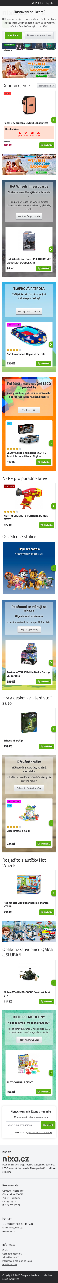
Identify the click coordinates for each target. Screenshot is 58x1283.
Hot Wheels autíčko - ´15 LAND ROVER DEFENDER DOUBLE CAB (29, 261)
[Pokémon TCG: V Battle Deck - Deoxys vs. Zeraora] (29, 654)
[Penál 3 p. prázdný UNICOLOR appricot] (29, 105)
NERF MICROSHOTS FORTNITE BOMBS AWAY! (26, 517)
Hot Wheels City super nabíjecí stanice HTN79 (26, 904)
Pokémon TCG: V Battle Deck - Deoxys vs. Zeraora (28, 674)
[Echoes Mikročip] (29, 722)
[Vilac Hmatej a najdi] (29, 813)
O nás (5, 1250)
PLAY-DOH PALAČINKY (20, 1082)
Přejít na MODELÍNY (29, 1039)
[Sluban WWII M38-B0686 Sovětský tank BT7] (29, 974)
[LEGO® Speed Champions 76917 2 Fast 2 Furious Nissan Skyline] (29, 435)
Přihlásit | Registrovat (46, 3)
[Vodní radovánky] (29, 67)
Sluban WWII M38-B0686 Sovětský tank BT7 (27, 994)
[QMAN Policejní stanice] (29, 931)
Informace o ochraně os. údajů (17, 1261)
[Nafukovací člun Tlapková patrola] (29, 336)
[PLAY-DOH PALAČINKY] (29, 1064)
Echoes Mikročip (13, 740)
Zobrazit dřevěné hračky (29, 788)
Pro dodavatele (9, 1264)
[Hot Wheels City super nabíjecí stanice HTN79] (29, 885)
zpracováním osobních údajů (39, 1132)
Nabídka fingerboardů (29, 216)
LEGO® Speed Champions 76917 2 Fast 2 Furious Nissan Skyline (26, 454)
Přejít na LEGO (29, 410)
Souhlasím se (33, 1132)
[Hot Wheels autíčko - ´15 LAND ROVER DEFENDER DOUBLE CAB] (29, 241)
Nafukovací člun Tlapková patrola (26, 354)
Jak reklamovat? (10, 1257)
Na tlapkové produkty (29, 311)
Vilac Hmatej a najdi (18, 831)
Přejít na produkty (29, 629)
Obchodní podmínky (12, 1253)
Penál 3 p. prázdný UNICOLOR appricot (26, 123)
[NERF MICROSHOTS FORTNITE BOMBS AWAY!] (29, 498)
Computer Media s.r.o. (31, 1275)
